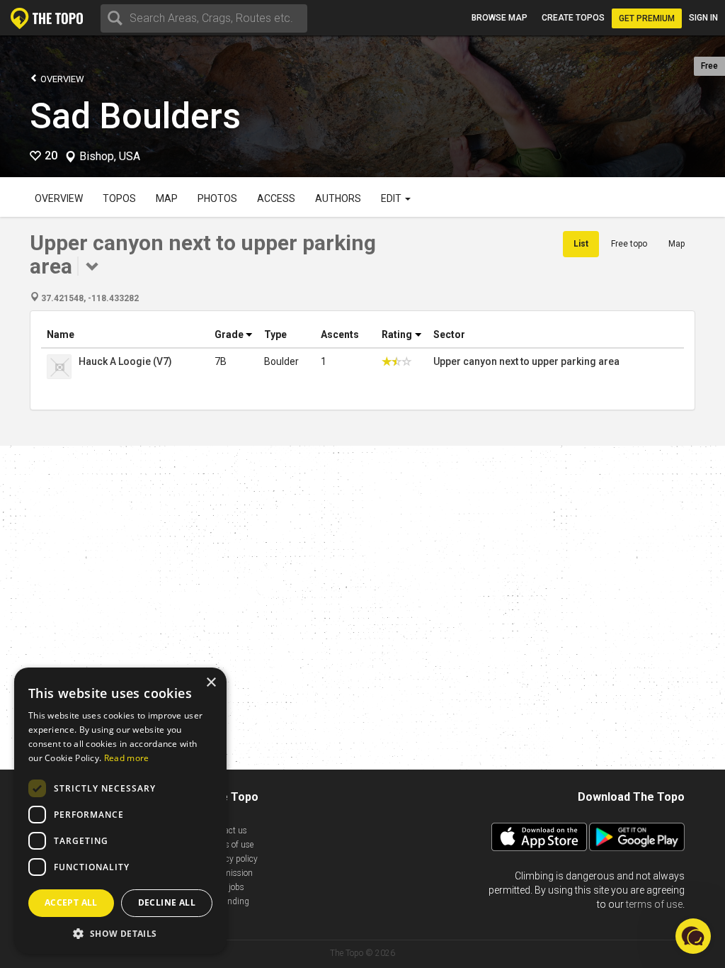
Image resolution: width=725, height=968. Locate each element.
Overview (61, 79)
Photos (217, 198)
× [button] (210, 682)
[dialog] (120, 811)
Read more (126, 758)
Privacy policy (232, 859)
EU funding (228, 901)
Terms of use (230, 845)
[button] (120, 933)
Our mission (230, 873)
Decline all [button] (166, 902)
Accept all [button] (71, 902)
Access (276, 198)
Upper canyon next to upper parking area (526, 361)
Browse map (499, 18)
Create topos (573, 18)
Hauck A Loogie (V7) (125, 361)
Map (167, 198)
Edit (392, 198)
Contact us (227, 830)
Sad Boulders (135, 116)
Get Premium (647, 18)
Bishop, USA (109, 156)
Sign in (703, 18)
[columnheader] (125, 335)
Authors (338, 198)
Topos (119, 198)
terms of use (654, 904)
